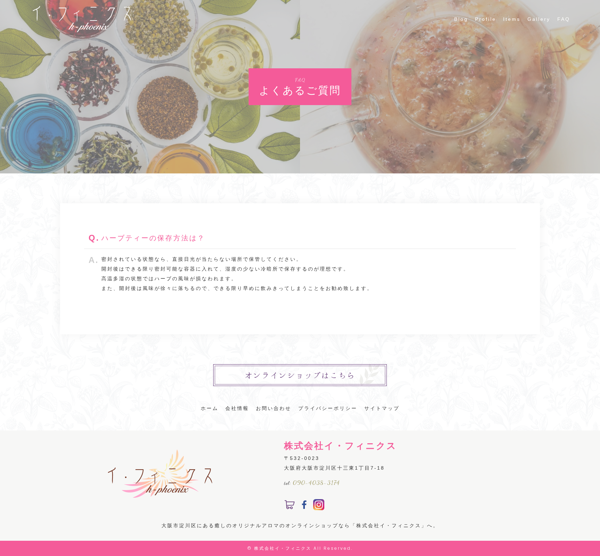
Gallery (538, 19)
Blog (461, 19)
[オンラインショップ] (289, 505)
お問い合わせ (273, 408)
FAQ (563, 19)
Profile (485, 19)
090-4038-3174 (316, 482)
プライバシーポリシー (327, 408)
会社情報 (237, 408)
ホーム (209, 408)
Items (511, 19)
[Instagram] (318, 505)
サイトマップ (382, 408)
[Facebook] (304, 505)
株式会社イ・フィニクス (282, 548)
